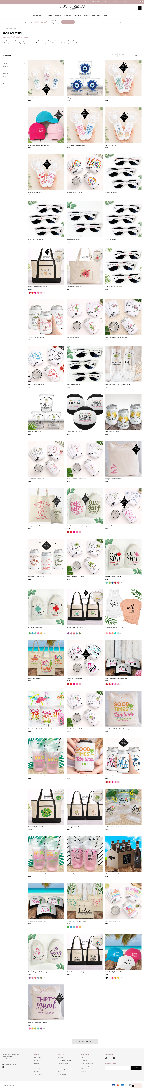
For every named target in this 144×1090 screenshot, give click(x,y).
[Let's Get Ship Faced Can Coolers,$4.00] (123, 756)
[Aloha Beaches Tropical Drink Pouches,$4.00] (123, 807)
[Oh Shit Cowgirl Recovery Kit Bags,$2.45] (85, 506)
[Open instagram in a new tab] (106, 1058)
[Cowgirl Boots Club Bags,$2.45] (46, 506)
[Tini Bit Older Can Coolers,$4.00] (46, 459)
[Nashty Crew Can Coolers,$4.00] (85, 658)
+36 (44, 292)
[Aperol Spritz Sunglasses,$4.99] (46, 219)
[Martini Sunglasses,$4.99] (123, 172)
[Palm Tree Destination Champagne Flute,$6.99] (123, 364)
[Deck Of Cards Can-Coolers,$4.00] (46, 364)
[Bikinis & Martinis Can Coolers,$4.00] (85, 459)
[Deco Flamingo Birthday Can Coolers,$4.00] (123, 317)
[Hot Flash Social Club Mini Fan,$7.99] (85, 125)
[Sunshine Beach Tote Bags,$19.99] (85, 607)
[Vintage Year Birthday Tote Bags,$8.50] (85, 901)
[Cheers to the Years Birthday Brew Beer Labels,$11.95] (123, 854)
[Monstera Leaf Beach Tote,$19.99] (46, 807)
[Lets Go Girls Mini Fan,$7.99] (123, 78)
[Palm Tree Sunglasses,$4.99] (85, 364)
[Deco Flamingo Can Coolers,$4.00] (85, 709)
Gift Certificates (62, 1074)
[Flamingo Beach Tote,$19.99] (85, 807)
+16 (121, 633)
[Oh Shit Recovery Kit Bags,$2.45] (123, 557)
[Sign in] (137, 2)
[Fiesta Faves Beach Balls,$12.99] (85, 412)
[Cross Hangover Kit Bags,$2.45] (46, 607)
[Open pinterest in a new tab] (114, 1058)
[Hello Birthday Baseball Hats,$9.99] (123, 952)
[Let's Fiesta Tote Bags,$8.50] (46, 658)
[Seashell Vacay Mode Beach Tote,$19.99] (46, 266)
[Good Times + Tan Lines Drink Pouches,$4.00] (46, 756)
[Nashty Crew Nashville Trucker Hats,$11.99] (123, 658)
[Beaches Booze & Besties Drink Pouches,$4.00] (46, 854)
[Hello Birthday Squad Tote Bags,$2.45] (46, 1002)
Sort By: (114, 55)
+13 (121, 977)
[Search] (140, 8)
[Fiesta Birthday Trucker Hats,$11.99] (46, 901)
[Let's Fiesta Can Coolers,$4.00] (123, 901)
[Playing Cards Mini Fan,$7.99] (46, 172)
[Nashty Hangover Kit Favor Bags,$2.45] (46, 952)
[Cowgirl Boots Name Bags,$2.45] (123, 459)
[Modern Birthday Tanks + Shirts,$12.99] (123, 607)
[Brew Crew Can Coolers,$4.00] (123, 412)
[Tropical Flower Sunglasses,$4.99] (123, 266)
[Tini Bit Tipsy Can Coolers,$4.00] (46, 317)
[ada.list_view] (140, 55)
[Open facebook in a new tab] (109, 1058)
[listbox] (124, 55)
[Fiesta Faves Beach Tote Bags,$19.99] (85, 952)
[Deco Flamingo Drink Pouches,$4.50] (85, 854)
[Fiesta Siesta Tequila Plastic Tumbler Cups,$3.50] (46, 709)
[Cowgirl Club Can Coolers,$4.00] (123, 506)
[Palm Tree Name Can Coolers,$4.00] (85, 557)
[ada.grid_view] (135, 55)
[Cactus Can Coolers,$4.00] (85, 317)
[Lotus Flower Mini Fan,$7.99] (46, 78)
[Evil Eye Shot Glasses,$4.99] (85, 78)
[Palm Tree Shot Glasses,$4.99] (46, 412)
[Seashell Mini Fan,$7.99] (123, 125)
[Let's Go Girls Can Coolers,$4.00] (46, 557)
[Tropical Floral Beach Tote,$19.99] (85, 266)
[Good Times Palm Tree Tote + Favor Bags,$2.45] (123, 709)
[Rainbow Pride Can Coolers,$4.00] (85, 172)
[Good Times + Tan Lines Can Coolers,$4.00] (85, 756)
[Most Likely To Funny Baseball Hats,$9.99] (46, 125)
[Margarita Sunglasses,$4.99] (85, 219)
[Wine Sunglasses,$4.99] (123, 219)
